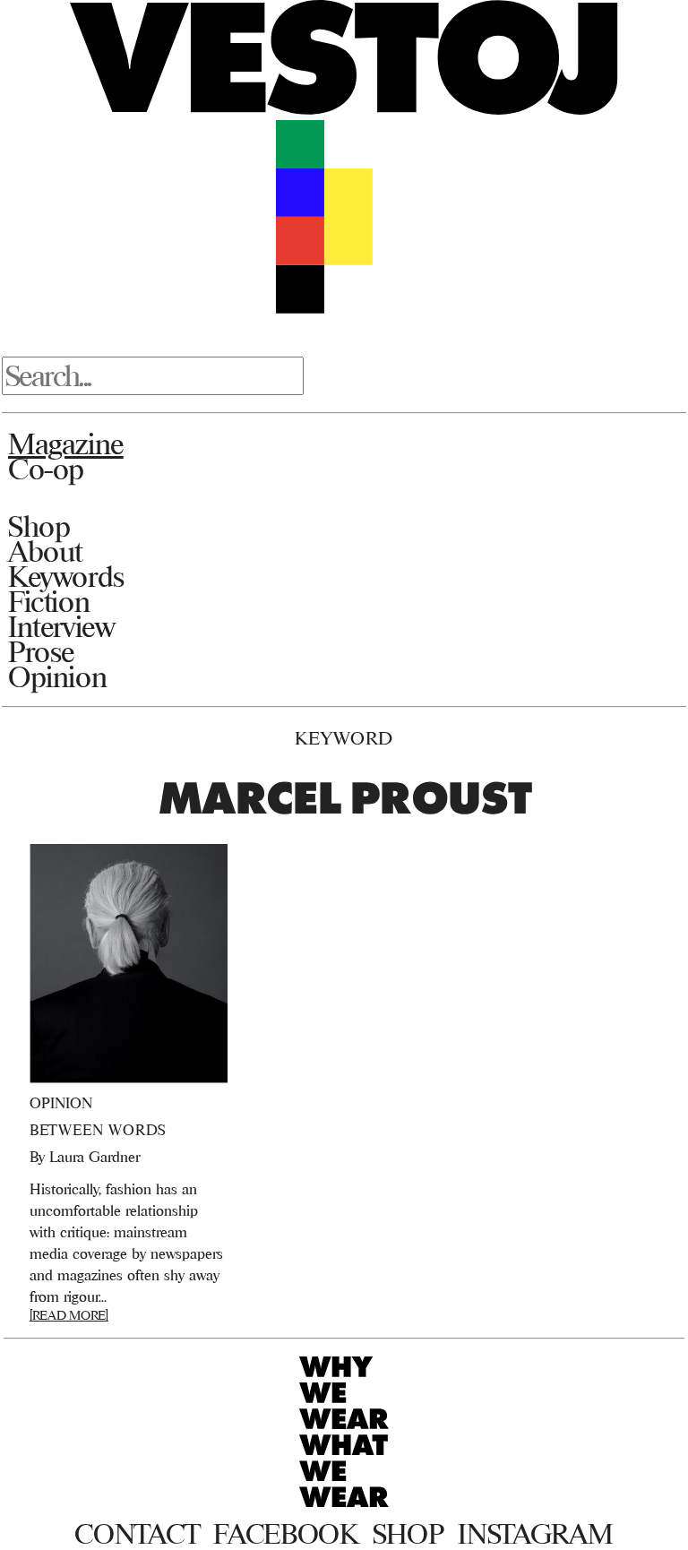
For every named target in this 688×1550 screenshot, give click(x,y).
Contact (136, 1534)
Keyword (344, 738)
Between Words (98, 1130)
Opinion (57, 676)
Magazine (66, 443)
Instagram (535, 1534)
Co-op (46, 468)
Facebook (285, 1534)
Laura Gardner (94, 1157)
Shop (39, 526)
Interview (61, 626)
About (45, 551)
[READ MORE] (69, 1314)
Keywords (66, 576)
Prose (41, 651)
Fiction (49, 601)
